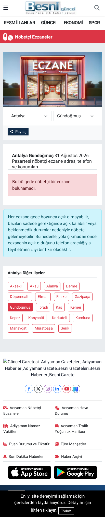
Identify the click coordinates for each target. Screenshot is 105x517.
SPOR (94, 22)
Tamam (66, 510)
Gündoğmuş (20, 307)
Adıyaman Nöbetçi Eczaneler (22, 411)
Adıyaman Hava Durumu (71, 411)
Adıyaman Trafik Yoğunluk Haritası (71, 429)
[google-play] (75, 473)
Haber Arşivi (71, 456)
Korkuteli (59, 318)
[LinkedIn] (57, 389)
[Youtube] (66, 389)
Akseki (16, 286)
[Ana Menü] (5, 7)
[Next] (76, 389)
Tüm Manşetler (73, 444)
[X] (38, 389)
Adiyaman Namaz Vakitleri (21, 429)
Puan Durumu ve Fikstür (29, 444)
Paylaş (21, 131)
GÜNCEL (49, 22)
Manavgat (18, 328)
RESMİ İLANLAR (19, 22)
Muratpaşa (44, 328)
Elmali (43, 296)
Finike (61, 296)
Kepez (15, 318)
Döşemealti (20, 296)
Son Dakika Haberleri (27, 456)
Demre (71, 286)
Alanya (52, 286)
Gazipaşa (82, 296)
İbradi (43, 307)
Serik (65, 328)
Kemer (75, 307)
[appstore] (30, 473)
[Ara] (97, 8)
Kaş (59, 307)
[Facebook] (29, 389)
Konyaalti (36, 318)
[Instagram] (48, 389)
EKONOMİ (73, 22)
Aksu (34, 286)
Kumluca (82, 318)
